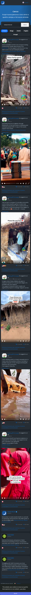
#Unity (17, 545)
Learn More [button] (23, 589)
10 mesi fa (9, 42)
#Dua (15, 520)
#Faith (18, 570)
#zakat (14, 51)
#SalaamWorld (6, 522)
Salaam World (11, 512)
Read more (5, 54)
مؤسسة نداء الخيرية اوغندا (13, 39)
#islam (18, 51)
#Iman (22, 570)
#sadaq (23, 51)
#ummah (23, 130)
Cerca (25, 25)
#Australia (5, 48)
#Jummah (20, 520)
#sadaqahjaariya (7, 51)
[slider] (10, 104)
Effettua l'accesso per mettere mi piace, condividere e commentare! (13, 112)
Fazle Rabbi (10, 535)
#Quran (4, 130)
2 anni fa (9, 513)
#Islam (9, 130)
